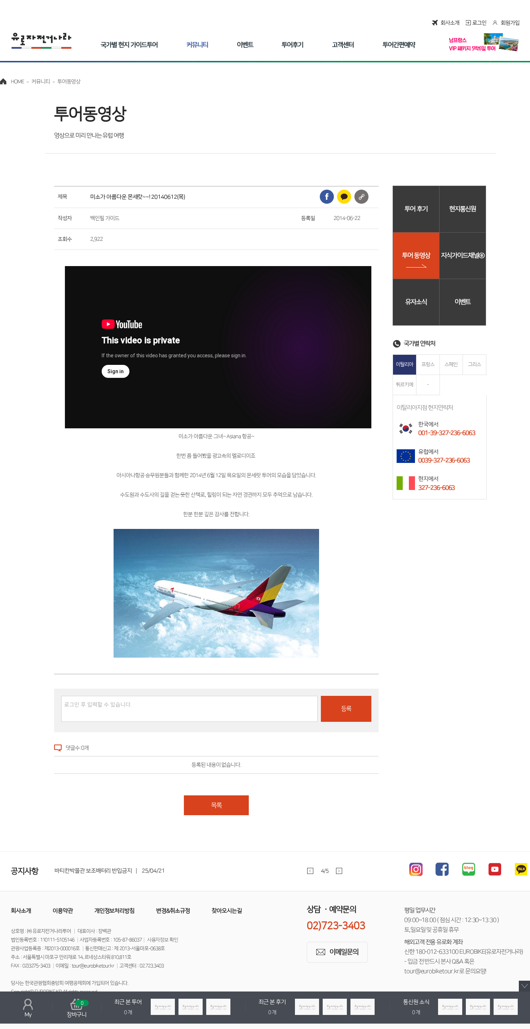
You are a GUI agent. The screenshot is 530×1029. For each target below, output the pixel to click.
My (28, 1014)
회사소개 (450, 23)
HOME (17, 82)
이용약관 (63, 910)
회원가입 (510, 23)
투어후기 (292, 45)
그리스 (474, 364)
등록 (346, 709)
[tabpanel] (209, 871)
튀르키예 (404, 385)
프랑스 (427, 364)
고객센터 (343, 45)
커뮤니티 (197, 45)
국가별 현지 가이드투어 (129, 45)
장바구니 (77, 1009)
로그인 (479, 23)
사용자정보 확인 (162, 940)
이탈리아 (404, 364)
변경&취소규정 (173, 910)
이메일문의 (344, 952)
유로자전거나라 (41, 41)
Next (339, 871)
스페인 (451, 364)
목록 (216, 805)
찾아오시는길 (227, 910)
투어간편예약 (399, 45)
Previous (310, 871)
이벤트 (245, 45)
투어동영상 (69, 82)
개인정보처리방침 (114, 910)
